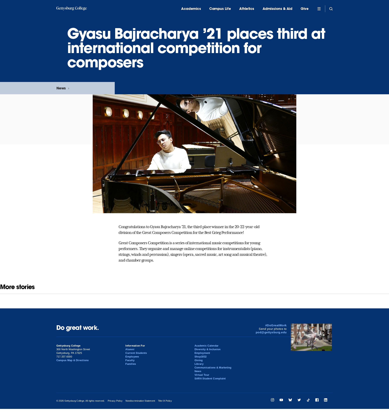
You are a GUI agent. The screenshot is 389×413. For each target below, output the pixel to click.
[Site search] (331, 8)
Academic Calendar (206, 345)
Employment (202, 353)
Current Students (136, 353)
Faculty (129, 360)
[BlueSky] (290, 400)
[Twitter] (299, 400)
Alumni (129, 349)
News (61, 88)
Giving (198, 360)
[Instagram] (272, 400)
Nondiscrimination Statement (140, 400)
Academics (191, 9)
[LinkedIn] (325, 400)
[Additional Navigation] (319, 8)
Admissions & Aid (277, 9)
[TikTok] (308, 400)
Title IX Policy (165, 400)
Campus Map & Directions (72, 360)
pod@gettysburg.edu (271, 332)
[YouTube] (281, 400)
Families (130, 364)
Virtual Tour (201, 374)
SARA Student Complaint (210, 378)
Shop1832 (200, 356)
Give (304, 9)
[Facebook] (317, 400)
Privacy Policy (115, 400)
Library (198, 364)
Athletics (246, 9)
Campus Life (220, 9)
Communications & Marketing (212, 367)
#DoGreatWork (276, 325)
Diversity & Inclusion (207, 349)
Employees (132, 356)
